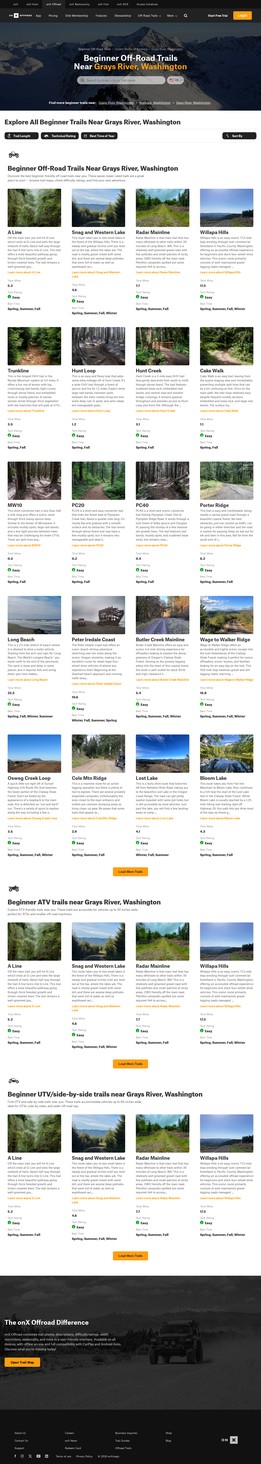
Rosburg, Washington (155, 102)
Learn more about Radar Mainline (162, 253)
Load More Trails (130, 871)
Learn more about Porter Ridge (227, 523)
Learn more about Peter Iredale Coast (98, 660)
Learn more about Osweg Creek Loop (34, 796)
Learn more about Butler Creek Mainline (162, 660)
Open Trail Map (22, 1362)
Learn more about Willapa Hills (227, 253)
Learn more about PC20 (98, 523)
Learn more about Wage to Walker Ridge (227, 660)
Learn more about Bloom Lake (227, 796)
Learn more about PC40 (162, 523)
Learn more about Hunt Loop (98, 389)
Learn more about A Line (34, 253)
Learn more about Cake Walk (227, 389)
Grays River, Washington (116, 102)
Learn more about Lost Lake (162, 796)
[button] (22, 135)
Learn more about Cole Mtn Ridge (98, 796)
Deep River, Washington (193, 102)
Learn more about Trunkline (34, 389)
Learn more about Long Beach (34, 660)
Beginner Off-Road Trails (94, 49)
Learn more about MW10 (34, 523)
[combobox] (124, 80)
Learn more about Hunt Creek (162, 389)
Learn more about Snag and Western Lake (98, 253)
